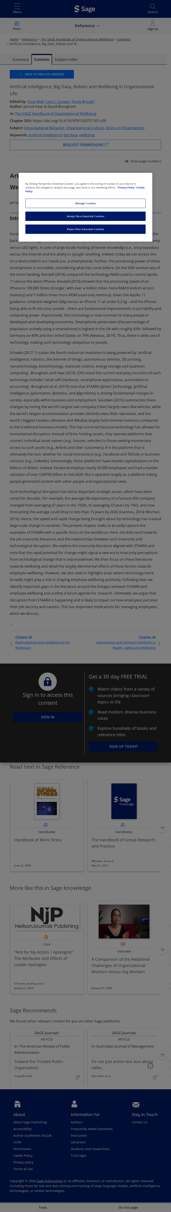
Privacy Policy (126, 187)
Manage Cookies (85, 203)
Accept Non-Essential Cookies (85, 216)
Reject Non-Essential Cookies (85, 229)
